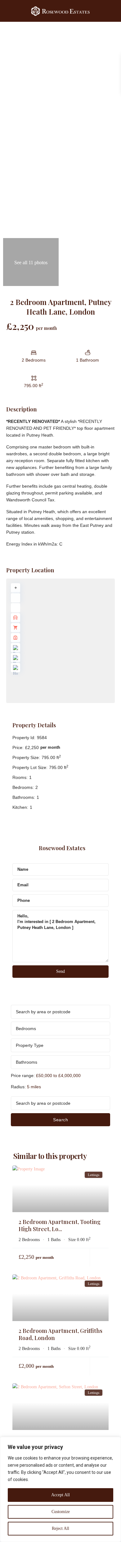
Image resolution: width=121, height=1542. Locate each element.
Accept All (60, 1495)
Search (60, 1119)
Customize (61, 1511)
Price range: (23, 1075)
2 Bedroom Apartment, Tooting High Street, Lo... (60, 1225)
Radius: (26, 1086)
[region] (60, 1489)
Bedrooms (26, 1028)
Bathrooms (26, 1062)
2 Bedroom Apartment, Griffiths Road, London (60, 1334)
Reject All (60, 1528)
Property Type (29, 1045)
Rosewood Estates (62, 848)
